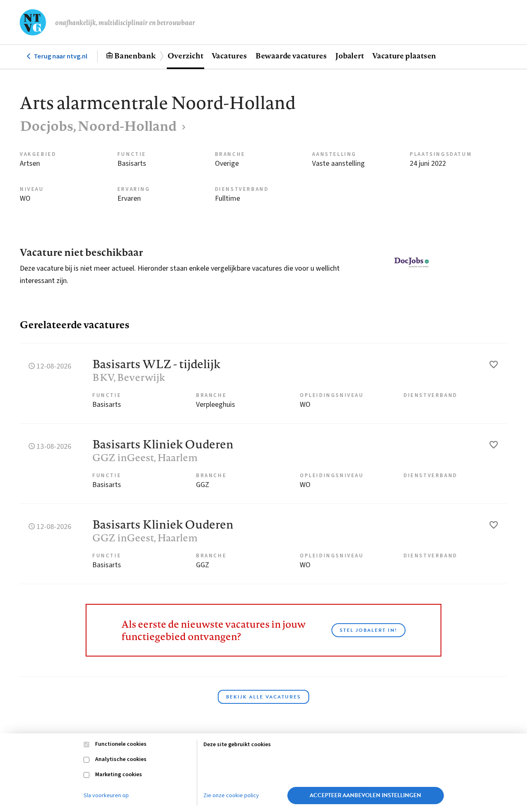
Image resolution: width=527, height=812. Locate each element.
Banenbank (135, 55)
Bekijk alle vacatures (263, 697)
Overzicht (185, 55)
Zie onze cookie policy (231, 795)
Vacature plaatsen (404, 55)
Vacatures (229, 55)
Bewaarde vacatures (291, 55)
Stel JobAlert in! (368, 630)
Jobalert (349, 55)
